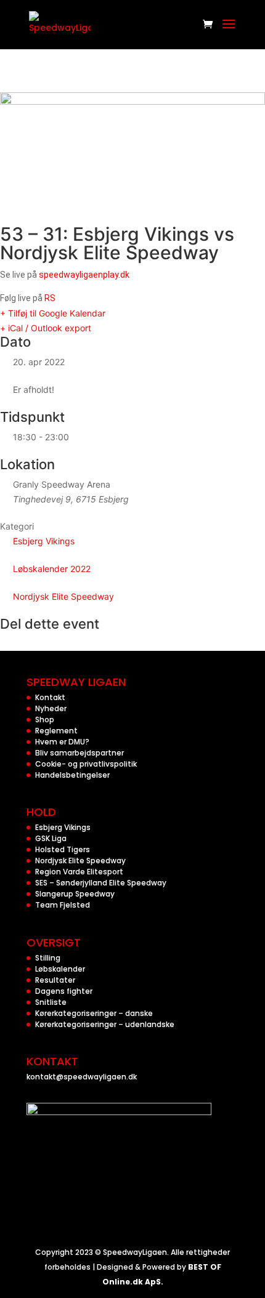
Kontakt (50, 697)
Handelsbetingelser (72, 775)
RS (49, 298)
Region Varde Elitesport (79, 871)
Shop (44, 719)
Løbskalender (60, 969)
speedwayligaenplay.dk (84, 275)
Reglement (56, 730)
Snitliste (51, 1002)
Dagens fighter (63, 991)
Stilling (47, 958)
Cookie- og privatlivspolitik (86, 764)
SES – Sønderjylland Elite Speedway (100, 882)
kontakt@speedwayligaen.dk (81, 1076)
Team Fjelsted (62, 905)
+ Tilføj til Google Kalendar (52, 313)
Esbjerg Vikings (44, 541)
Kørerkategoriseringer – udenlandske (104, 1024)
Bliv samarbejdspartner (79, 753)
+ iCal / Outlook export (45, 328)
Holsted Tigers (62, 849)
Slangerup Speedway (75, 894)
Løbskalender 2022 (52, 568)
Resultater (55, 980)
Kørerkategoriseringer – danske (94, 1013)
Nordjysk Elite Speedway (63, 596)
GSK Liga (51, 838)
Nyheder (51, 708)
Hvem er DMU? (62, 741)
